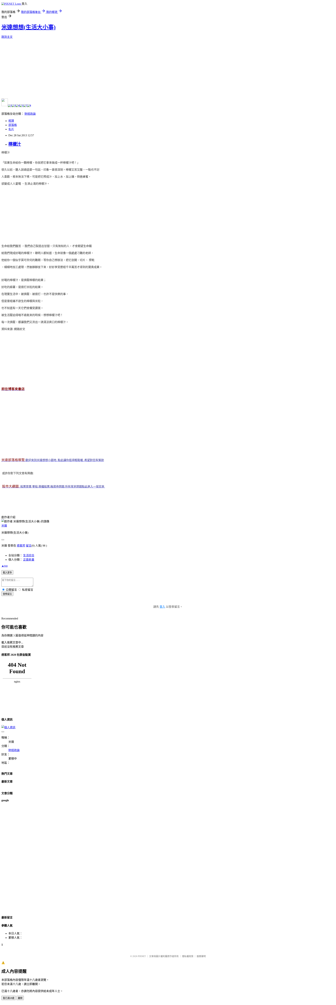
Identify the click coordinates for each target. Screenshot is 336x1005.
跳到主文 (7, 36)
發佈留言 (7, 594)
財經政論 (30, 113)
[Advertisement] (30, 212)
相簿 (11, 120)
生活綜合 (28, 555)
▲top (4, 565)
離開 (20, 998)
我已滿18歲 (8, 998)
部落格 (12, 125)
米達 (4, 525)
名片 (11, 129)
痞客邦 (21, 545)
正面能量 (28, 559)
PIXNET (142, 956)
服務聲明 (201, 956)
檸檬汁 (14, 144)
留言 (28, 545)
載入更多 (7, 572)
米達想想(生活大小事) (28, 27)
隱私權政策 (187, 956)
